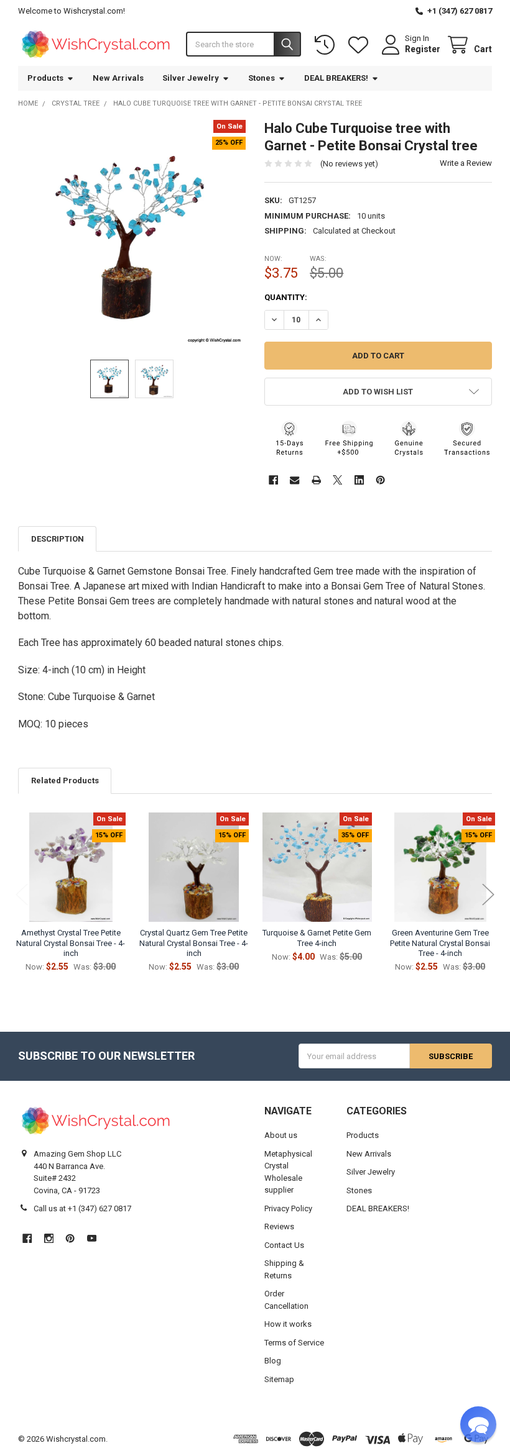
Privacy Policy (288, 1208)
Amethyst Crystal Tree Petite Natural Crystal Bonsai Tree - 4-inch (70, 943)
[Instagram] (49, 1238)
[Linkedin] (359, 480)
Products (45, 78)
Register (422, 49)
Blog (272, 1360)
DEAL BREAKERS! (336, 78)
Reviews (279, 1226)
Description (57, 539)
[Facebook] (273, 480)
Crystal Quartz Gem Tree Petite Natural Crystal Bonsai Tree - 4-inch (193, 943)
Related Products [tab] (65, 780)
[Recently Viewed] (327, 45)
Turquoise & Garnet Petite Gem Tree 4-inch (316, 937)
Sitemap (279, 1379)
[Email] (294, 480)
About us (280, 1135)
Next (488, 895)
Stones (261, 78)
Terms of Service (294, 1342)
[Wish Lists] (360, 45)
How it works (288, 1324)
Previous (21, 895)
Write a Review (466, 163)
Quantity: (285, 297)
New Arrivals (118, 78)
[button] (378, 392)
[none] (132, 233)
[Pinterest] (380, 480)
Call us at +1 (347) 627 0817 (82, 1208)
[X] (337, 480)
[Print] (316, 480)
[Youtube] (92, 1238)
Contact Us (284, 1245)
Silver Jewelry (190, 78)
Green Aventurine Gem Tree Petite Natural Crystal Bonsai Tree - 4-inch (440, 943)
